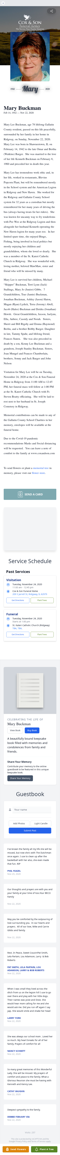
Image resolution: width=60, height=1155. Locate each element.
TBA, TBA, (17, 628)
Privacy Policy (21, 1141)
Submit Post (30, 830)
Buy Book (32, 730)
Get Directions (18, 600)
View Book (15, 730)
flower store (38, 473)
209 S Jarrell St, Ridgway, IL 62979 (29, 594)
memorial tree (41, 468)
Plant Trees (42, 600)
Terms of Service (38, 1141)
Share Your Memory (20, 778)
